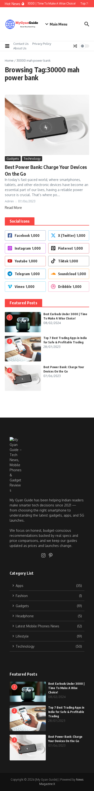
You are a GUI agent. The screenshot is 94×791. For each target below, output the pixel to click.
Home (9, 60)
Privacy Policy (41, 44)
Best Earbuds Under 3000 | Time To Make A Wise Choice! (66, 688)
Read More (13, 208)
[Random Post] (75, 46)
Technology (32, 158)
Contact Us (21, 44)
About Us (20, 48)
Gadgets (13, 158)
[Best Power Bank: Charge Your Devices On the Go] (47, 125)
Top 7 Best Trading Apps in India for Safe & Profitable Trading (66, 712)
